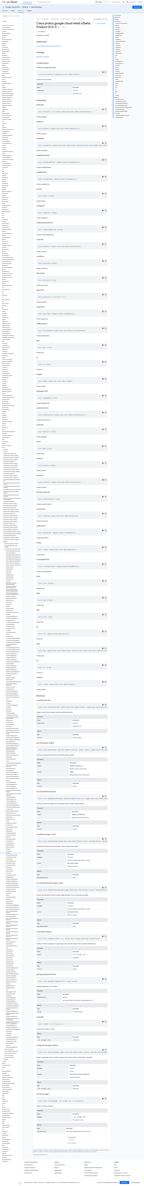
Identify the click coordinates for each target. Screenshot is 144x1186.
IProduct (75, 90)
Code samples (88, 1170)
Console (117, 2)
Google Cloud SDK (12, 7)
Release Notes (58, 1170)
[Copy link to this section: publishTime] (47, 526)
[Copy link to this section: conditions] (46, 257)
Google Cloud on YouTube (121, 1173)
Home (37, 19)
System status (58, 1173)
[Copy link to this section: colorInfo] (45, 240)
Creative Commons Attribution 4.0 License (78, 1150)
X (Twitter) (117, 1170)
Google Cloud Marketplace (31, 1170)
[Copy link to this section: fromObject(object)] (53, 932)
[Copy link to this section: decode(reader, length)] (55, 743)
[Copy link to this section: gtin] (41, 341)
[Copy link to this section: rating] (42, 543)
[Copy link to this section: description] (46, 273)
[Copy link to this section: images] (43, 374)
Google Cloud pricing (29, 1167)
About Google (28, 1182)
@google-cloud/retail (42, 57)
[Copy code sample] (105, 72)
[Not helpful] (106, 19)
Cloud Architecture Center (91, 1173)
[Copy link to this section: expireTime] (46, 307)
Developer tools (55, 19)
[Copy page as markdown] (63, 27)
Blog (115, 1165)
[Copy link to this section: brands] (43, 189)
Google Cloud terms (51, 1182)
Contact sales (28, 1173)
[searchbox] (11, 16)
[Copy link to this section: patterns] (44, 459)
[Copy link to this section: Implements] (48, 42)
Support (56, 1167)
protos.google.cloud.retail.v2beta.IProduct (48, 46)
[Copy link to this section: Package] (46, 53)
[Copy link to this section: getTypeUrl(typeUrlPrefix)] (57, 975)
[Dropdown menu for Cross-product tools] (52, 2)
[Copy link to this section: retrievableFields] (51, 560)
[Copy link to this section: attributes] (45, 105)
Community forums (59, 1165)
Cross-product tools (44, 2)
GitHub (86, 1165)
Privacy (35, 1182)
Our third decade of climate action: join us (68, 1182)
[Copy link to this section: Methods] (46, 696)
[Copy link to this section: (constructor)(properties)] (57, 68)
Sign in (140, 2)
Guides (13, 10)
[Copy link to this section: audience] (45, 122)
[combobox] (103, 2)
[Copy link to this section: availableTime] (48, 172)
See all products (28, 1165)
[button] (11, 448)
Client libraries (36, 7)
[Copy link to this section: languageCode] (49, 391)
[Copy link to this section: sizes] (42, 577)
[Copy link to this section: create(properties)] (52, 700)
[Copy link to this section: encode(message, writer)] (57, 834)
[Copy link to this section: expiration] (45, 290)
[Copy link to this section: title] (41, 610)
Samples (29, 10)
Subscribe (124, 1182)
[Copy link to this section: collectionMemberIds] (54, 223)
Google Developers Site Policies (60, 1151)
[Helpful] (104, 19)
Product (39, 737)
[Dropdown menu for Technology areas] (34, 2)
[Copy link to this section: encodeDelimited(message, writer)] (65, 883)
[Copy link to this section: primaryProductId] (51, 492)
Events (116, 1167)
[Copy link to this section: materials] (45, 425)
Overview (5, 10)
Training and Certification (90, 1175)
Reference (21, 10)
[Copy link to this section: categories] (46, 206)
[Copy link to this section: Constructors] (50, 63)
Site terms (41, 1182)
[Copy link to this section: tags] (41, 593)
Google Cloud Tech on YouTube (122, 1175)
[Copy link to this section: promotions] (47, 509)
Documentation (45, 19)
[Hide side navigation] (20, 1183)
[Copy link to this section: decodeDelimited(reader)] (57, 792)
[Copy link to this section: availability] (46, 139)
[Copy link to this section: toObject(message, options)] (59, 1046)
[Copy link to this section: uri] (40, 661)
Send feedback (101, 23)
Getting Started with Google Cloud (93, 1167)
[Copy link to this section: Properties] (48, 101)
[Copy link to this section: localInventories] (50, 408)
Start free (137, 7)
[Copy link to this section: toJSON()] (45, 1017)
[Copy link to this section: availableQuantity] (51, 155)
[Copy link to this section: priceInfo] (45, 475)
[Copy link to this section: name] (42, 442)
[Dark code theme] (103, 72)
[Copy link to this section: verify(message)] (50, 1094)
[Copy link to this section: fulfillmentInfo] (49, 324)
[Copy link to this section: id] (39, 358)
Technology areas (27, 2)
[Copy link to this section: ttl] (39, 627)
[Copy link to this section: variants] (44, 678)
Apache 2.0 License (37, 1151)
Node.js (25, 7)
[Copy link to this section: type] (41, 644)
